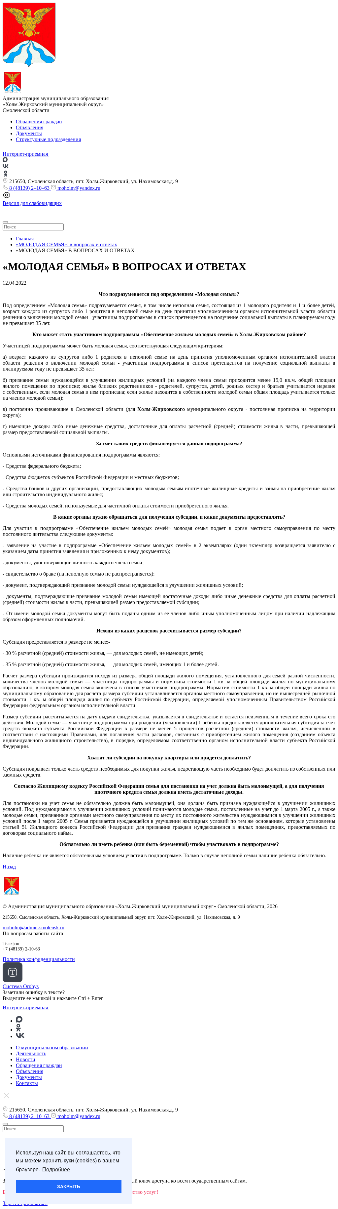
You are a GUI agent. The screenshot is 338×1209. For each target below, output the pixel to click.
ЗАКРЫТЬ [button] (68, 1186)
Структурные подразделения (48, 139)
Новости (25, 1059)
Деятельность (31, 1053)
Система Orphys (21, 986)
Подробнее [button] (56, 1169)
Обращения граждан (39, 121)
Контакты (27, 1083)
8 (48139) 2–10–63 (29, 188)
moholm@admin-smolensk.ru (33, 927)
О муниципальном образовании (52, 1047)
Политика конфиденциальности (39, 959)
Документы (29, 133)
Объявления (29, 127)
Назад (9, 866)
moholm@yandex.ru (78, 188)
